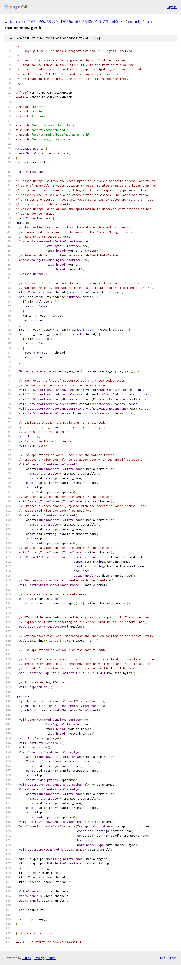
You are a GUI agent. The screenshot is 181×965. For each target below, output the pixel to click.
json (173, 958)
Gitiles (26, 958)
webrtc (11, 21)
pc (147, 21)
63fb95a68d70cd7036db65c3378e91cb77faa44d (75, 21)
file (94, 38)
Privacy (39, 958)
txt (162, 958)
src (24, 21)
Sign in (172, 7)
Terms (51, 958)
